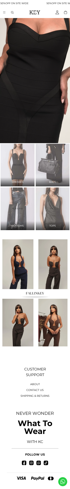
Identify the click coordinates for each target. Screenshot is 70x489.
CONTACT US (35, 390)
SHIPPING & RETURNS (35, 396)
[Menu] (4, 12)
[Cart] (65, 12)
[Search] (12, 12)
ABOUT (35, 384)
